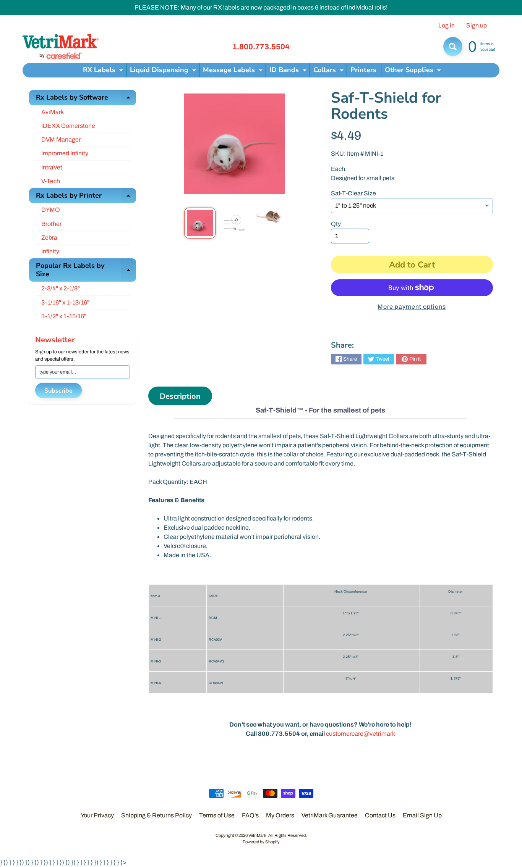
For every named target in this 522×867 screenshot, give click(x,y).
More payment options (412, 306)
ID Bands (288, 71)
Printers (363, 69)
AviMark (52, 112)
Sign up (476, 26)
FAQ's (250, 815)
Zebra (49, 237)
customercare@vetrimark (360, 733)
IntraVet (51, 167)
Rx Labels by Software (86, 99)
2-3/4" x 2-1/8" (60, 288)
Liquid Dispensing (164, 71)
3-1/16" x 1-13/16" (65, 302)
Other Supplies (414, 71)
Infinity (50, 251)
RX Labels (104, 71)
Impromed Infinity (64, 153)
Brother (51, 224)
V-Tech (50, 181)
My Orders (280, 815)
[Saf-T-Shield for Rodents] (199, 223)
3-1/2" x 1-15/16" (63, 316)
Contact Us (380, 815)
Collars (329, 71)
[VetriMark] (61, 46)
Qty (336, 224)
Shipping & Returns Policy (156, 815)
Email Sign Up (422, 815)
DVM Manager (61, 139)
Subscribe (58, 391)
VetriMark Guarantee (330, 815)
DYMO (50, 209)
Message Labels (233, 71)
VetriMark (257, 835)
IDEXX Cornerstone (68, 125)
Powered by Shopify (261, 842)
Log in (446, 26)
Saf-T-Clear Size (353, 193)
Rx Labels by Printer (86, 197)
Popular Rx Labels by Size (86, 270)
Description (180, 396)
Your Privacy (97, 815)
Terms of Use (217, 815)
